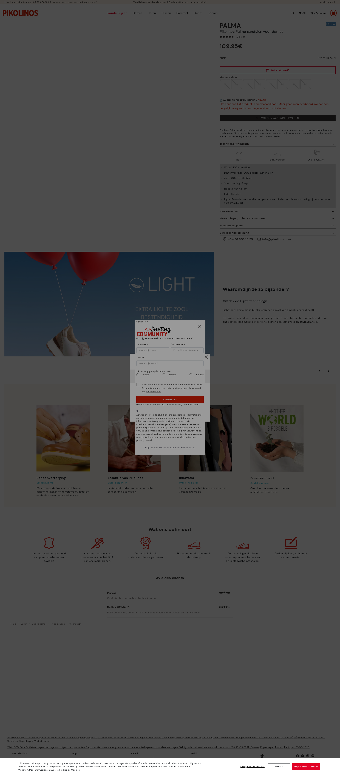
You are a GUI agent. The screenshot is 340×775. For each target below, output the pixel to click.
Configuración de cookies (252, 766)
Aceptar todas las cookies (306, 766)
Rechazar (279, 766)
